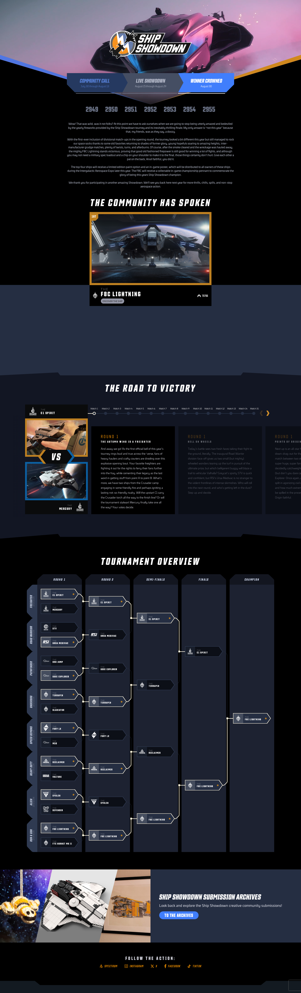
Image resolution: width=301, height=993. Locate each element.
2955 (209, 109)
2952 (150, 109)
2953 (170, 109)
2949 (92, 109)
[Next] (268, 413)
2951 (131, 109)
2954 (189, 109)
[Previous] (260, 413)
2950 (111, 109)
